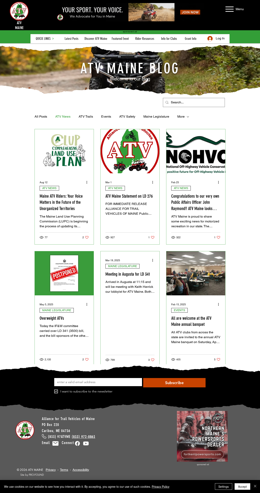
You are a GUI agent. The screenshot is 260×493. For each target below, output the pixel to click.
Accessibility (81, 469)
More (181, 116)
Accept (242, 486)
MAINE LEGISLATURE (56, 310)
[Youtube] (86, 443)
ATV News (62, 116)
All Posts (41, 116)
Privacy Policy (160, 486)
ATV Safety (127, 116)
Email (48, 442)
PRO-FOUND (36, 475)
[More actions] (88, 182)
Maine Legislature (156, 116)
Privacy (51, 469)
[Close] (255, 486)
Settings (223, 486)
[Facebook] (77, 443)
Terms (64, 469)
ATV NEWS (49, 188)
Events (106, 116)
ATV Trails (86, 116)
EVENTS (179, 310)
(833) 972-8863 (83, 436)
